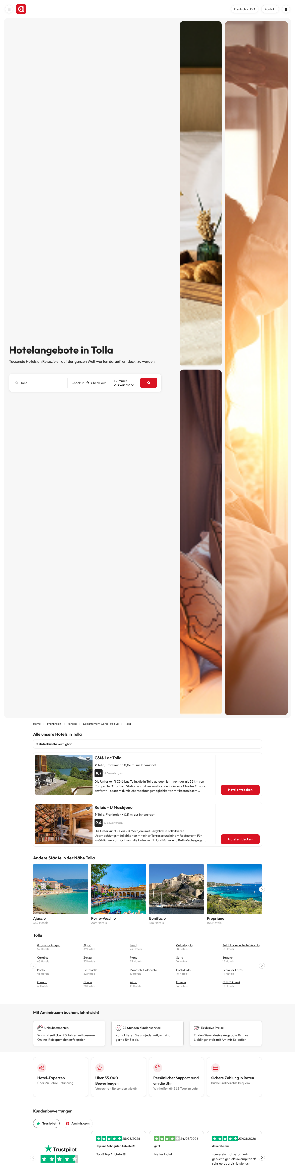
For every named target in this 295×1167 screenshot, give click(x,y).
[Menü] (9, 9)
